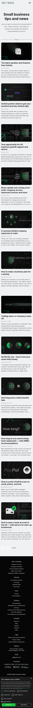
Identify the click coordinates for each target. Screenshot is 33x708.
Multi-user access (16, 571)
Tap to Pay (16, 586)
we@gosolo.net (16, 657)
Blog (16, 623)
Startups (16, 607)
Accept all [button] (9, 704)
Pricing (16, 593)
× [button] (31, 678)
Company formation (16, 566)
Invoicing (16, 582)
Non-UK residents (16, 612)
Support (16, 625)
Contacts (16, 627)
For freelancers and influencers (16, 614)
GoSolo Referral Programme (17, 642)
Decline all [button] (24, 704)
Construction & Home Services (16, 610)
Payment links (16, 584)
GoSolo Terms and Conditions (16, 637)
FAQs (16, 630)
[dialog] (16, 692)
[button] (16, 702)
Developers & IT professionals (16, 605)
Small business (16, 603)
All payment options (16, 580)
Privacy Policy (16, 639)
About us (16, 621)
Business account (16, 564)
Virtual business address (16, 568)
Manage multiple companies (16, 573)
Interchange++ (16, 596)
